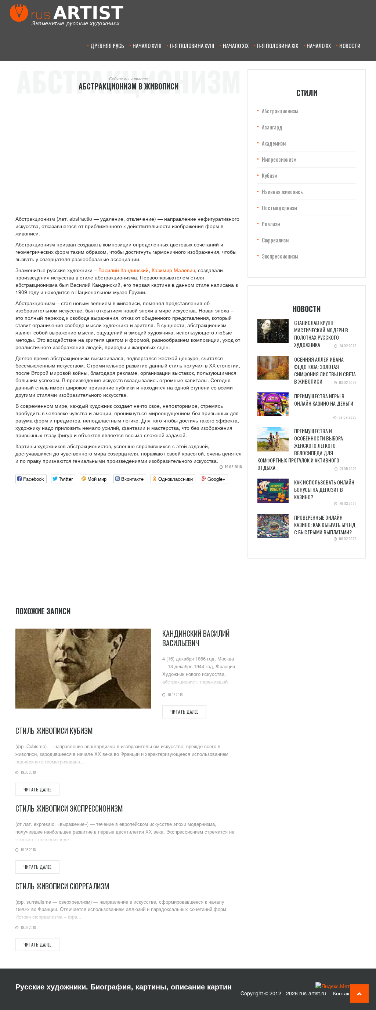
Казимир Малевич (173, 270)
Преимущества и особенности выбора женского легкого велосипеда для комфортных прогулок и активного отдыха (300, 449)
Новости (350, 45)
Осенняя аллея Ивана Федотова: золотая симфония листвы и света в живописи (325, 370)
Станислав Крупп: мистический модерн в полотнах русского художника (321, 333)
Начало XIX (236, 45)
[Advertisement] (128, 152)
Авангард (272, 127)
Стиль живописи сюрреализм (62, 886)
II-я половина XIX (277, 45)
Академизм (274, 143)
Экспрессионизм (280, 256)
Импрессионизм (279, 159)
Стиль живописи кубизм (54, 730)
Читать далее (184, 712)
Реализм (271, 224)
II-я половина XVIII (192, 45)
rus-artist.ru (312, 993)
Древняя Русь (107, 45)
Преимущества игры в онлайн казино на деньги (323, 399)
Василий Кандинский (123, 270)
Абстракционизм (280, 111)
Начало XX (319, 45)
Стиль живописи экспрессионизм (69, 808)
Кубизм (269, 175)
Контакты (344, 993)
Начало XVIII (147, 45)
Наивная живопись (282, 191)
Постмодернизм (279, 208)
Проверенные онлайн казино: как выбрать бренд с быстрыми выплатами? (324, 524)
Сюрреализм (275, 240)
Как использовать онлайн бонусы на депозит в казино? (324, 489)
